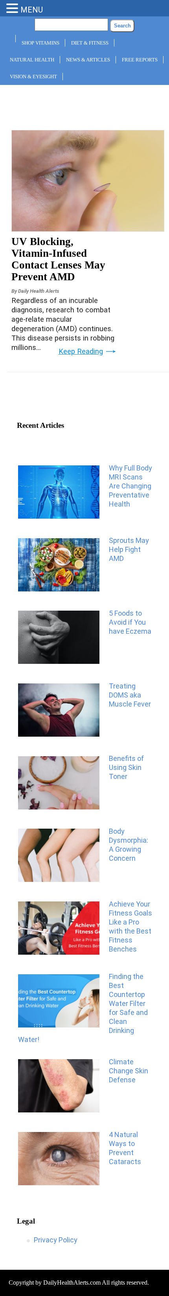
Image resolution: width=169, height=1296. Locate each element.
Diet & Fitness (89, 43)
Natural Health (32, 60)
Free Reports (140, 60)
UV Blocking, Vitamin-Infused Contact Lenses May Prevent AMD (58, 259)
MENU (31, 9)
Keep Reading (81, 351)
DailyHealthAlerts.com (72, 1282)
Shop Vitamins (40, 43)
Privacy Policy (55, 1240)
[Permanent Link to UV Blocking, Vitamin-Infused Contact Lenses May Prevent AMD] (88, 229)
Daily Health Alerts (38, 291)
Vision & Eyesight (33, 76)
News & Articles (88, 60)
